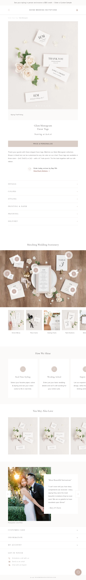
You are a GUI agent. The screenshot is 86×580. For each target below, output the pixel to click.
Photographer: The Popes (15, 522)
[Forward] (78, 494)
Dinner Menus (16, 333)
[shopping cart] (77, 10)
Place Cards (34, 333)
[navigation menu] (9, 10)
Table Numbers (70, 333)
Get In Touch (15, 553)
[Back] (8, 494)
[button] (78, 572)
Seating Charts (51, 333)
